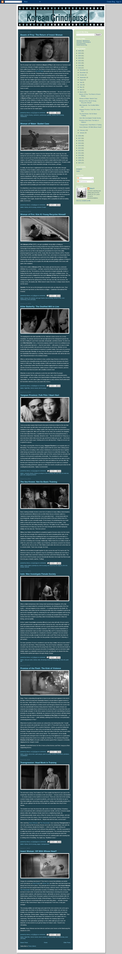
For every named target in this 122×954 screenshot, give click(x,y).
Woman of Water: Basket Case (34, 124)
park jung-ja (38, 754)
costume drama (28, 473)
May (81, 87)
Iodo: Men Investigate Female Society (38, 574)
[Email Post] (47, 112)
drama (54, 115)
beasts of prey (28, 115)
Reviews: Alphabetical (83, 40)
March (82, 92)
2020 (79, 65)
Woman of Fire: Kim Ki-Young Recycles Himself (43, 214)
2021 (79, 63)
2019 (79, 68)
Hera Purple (36, 883)
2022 (79, 60)
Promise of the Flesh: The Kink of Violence (40, 668)
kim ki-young (60, 115)
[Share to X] (55, 113)
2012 (79, 150)
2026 (79, 50)
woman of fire (57, 298)
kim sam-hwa (57, 473)
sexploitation (24, 755)
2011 (79, 153)
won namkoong (60, 937)
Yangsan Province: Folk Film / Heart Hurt (39, 395)
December (83, 70)
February (82, 130)
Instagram (79, 169)
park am (22, 474)
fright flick (27, 388)
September (83, 77)
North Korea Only (82, 45)
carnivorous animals (45, 115)
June (81, 84)
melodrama (23, 116)
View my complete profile (83, 200)
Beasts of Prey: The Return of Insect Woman (41, 35)
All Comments (83, 181)
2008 (79, 160)
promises (66, 754)
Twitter (78, 171)
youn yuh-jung (31, 299)
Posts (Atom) (32, 946)
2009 (79, 158)
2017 (79, 138)
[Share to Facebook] (57, 113)
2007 (79, 163)
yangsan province (31, 474)
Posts (80, 178)
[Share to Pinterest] (59, 113)
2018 (79, 135)
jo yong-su (42, 473)
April (81, 89)
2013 (79, 148)
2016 (79, 140)
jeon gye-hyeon (40, 298)
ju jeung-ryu (35, 565)
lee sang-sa (59, 565)
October (82, 75)
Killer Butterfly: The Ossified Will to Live (39, 306)
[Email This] (50, 113)
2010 (79, 155)
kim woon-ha (51, 565)
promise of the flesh (57, 754)
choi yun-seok (28, 659)
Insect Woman (33, 823)
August (82, 80)
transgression (45, 844)
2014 (79, 145)
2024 (79, 55)
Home (45, 942)
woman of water (41, 207)
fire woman (32, 298)
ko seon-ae (65, 473)
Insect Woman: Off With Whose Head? (38, 851)
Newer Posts (24, 942)
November (83, 72)
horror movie (34, 388)
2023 (79, 58)
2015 (79, 143)
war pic (27, 567)
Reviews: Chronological (84, 42)
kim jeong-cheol (45, 659)
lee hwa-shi (62, 659)
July (81, 82)
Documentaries (81, 43)
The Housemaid (44, 823)
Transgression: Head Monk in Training (38, 763)
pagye (39, 844)
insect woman (43, 937)
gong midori (27, 565)
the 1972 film (39, 71)
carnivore (36, 115)
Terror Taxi (46, 883)
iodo (39, 659)
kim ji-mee (32, 754)
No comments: (41, 112)
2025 (79, 53)
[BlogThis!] (52, 113)
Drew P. (92, 188)
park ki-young (47, 754)
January (82, 132)
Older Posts (67, 942)
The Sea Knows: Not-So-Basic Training (38, 482)
